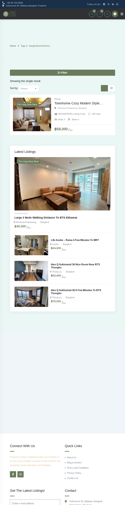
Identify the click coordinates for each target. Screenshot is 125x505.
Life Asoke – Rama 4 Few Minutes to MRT (75, 240)
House (57, 99)
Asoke (55, 244)
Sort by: (14, 88)
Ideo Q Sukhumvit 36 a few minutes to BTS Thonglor (76, 292)
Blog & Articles (74, 462)
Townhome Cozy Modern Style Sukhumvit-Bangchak (76, 103)
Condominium (21, 213)
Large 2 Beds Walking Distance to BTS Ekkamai (45, 217)
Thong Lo (56, 271)
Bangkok (82, 108)
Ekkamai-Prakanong (67, 108)
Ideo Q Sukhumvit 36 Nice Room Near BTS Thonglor (75, 266)
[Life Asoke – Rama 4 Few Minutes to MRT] (31, 245)
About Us (71, 457)
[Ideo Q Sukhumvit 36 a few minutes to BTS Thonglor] (31, 297)
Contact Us (72, 478)
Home (13, 45)
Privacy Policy (74, 473)
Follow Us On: (94, 4)
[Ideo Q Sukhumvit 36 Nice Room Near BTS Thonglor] (31, 271)
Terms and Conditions (78, 467)
